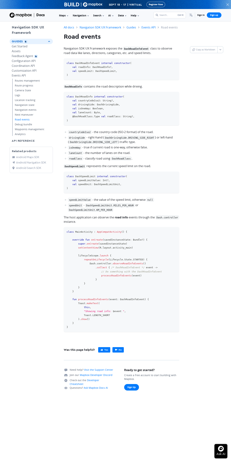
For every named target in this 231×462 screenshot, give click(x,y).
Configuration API (24, 61)
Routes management (27, 80)
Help (133, 15)
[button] (191, 15)
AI (109, 15)
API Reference (23, 140)
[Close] (227, 4)
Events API (19, 75)
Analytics (20, 134)
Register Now (156, 4)
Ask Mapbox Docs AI (96, 387)
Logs (17, 95)
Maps (62, 15)
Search (97, 15)
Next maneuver (24, 114)
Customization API (24, 71)
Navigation (79, 15)
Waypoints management (29, 129)
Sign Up (131, 387)
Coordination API (23, 66)
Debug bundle (23, 124)
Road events (22, 119)
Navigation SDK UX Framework (28, 30)
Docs (40, 14)
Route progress (24, 85)
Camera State (23, 90)
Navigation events (25, 109)
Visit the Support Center (98, 369)
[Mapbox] (21, 15)
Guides (24, 41)
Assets (16, 51)
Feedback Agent (29, 56)
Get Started (19, 46)
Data (121, 15)
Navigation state (24, 105)
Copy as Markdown (205, 49)
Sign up (214, 15)
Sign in (201, 15)
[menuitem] (191, 15)
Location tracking (25, 100)
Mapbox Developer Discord (96, 375)
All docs (69, 27)
